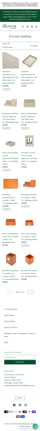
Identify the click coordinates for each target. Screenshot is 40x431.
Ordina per (6, 43)
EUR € (19, 398)
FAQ (6, 342)
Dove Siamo (9, 315)
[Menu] (36, 26)
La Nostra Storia (10, 309)
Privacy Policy (10, 321)
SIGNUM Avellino (16, 424)
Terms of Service (10, 327)
